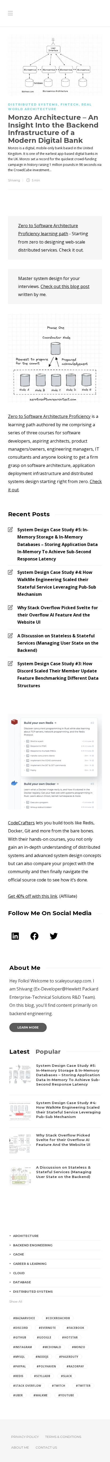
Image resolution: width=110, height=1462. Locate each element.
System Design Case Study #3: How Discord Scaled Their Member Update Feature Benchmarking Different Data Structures (58, 675)
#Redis (18, 1376)
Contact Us (46, 1447)
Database (22, 1282)
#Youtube (66, 1395)
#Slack (66, 1376)
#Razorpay (75, 1366)
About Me (20, 1447)
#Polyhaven (46, 1366)
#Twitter (83, 1386)
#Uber (18, 1395)
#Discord (20, 1328)
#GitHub (19, 1337)
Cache (18, 1254)
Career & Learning (29, 1264)
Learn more (28, 1027)
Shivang (14, 180)
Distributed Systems (33, 104)
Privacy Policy (25, 1437)
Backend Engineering (32, 1245)
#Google (44, 1337)
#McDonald (51, 1347)
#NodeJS (42, 1357)
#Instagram (22, 1347)
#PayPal (19, 1366)
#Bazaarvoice (24, 1318)
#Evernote (47, 1328)
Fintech (70, 104)
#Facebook (75, 1328)
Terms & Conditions (63, 1437)
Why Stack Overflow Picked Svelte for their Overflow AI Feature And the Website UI (57, 615)
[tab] (19, 1051)
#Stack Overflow (27, 1386)
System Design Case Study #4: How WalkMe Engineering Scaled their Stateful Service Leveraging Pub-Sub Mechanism (56, 583)
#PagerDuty (68, 1357)
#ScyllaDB (42, 1376)
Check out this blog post (65, 286)
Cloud (19, 1273)
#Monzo (78, 1347)
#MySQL (19, 1357)
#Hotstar (70, 1337)
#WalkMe (40, 1395)
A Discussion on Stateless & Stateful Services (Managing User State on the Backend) (58, 643)
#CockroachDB (58, 1318)
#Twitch (58, 1386)
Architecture (26, 1236)
